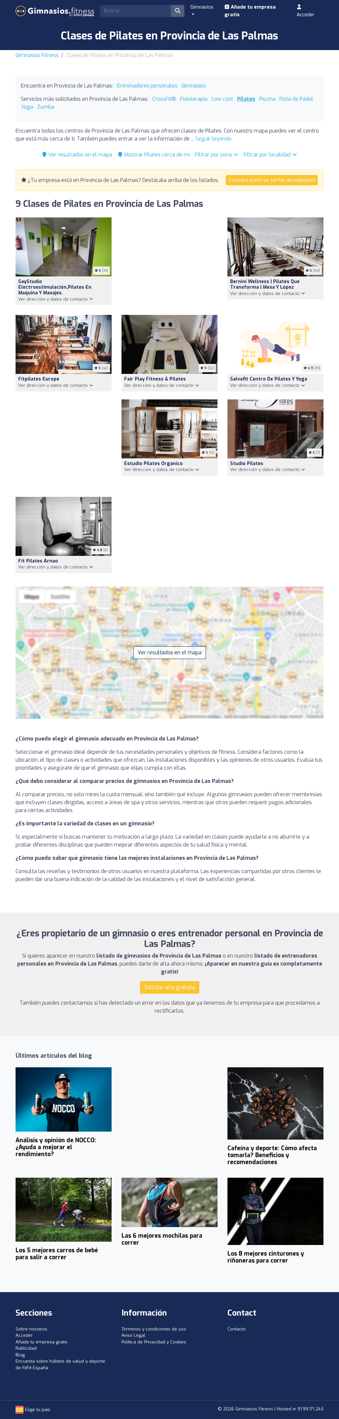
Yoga (27, 106)
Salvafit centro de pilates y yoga (268, 379)
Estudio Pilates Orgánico (153, 463)
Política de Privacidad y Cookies (153, 1342)
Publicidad (26, 1348)
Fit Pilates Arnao (38, 561)
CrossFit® (164, 98)
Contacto (236, 1329)
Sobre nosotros (31, 1329)
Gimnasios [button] (202, 7)
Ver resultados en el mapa (79, 154)
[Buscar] (177, 11)
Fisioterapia (194, 98)
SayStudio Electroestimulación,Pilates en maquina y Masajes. (54, 287)
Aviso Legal (133, 1335)
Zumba (45, 106)
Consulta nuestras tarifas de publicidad (272, 180)
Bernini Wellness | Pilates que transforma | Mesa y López (265, 284)
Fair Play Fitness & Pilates (155, 379)
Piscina (267, 98)
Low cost (222, 98)
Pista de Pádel (296, 98)
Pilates (246, 98)
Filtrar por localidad (268, 154)
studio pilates (246, 463)
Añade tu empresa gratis (250, 11)
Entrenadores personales (147, 85)
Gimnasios (193, 85)
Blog (20, 1355)
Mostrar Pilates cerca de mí (156, 154)
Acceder (306, 14)
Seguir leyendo (213, 138)
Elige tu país (37, 1409)
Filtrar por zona (214, 154)
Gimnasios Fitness (37, 55)
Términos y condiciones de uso (153, 1329)
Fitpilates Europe (38, 379)
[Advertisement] (169, 262)
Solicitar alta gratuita (169, 987)
